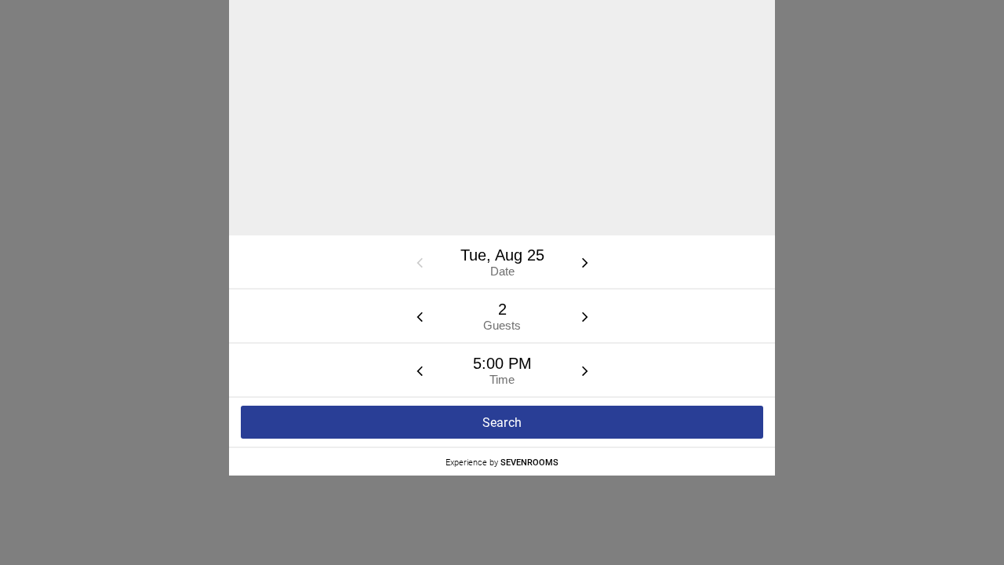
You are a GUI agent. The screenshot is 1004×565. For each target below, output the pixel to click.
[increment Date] (585, 262)
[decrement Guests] (419, 316)
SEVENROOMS (529, 462)
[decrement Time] (419, 370)
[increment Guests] (585, 316)
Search (502, 422)
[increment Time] (585, 370)
